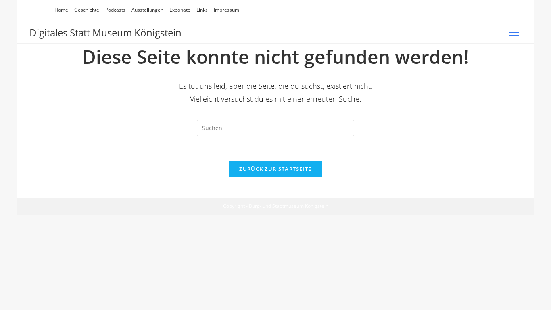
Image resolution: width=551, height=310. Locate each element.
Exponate (179, 9)
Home (61, 9)
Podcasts (115, 9)
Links (202, 9)
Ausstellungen (147, 9)
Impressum (226, 9)
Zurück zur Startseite (275, 168)
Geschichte (86, 9)
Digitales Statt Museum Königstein (105, 32)
